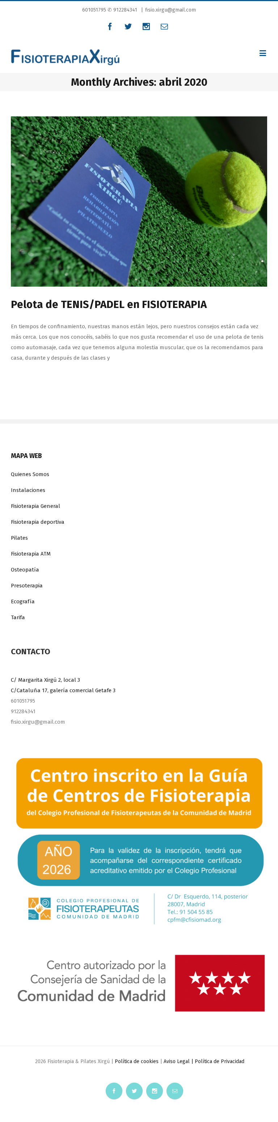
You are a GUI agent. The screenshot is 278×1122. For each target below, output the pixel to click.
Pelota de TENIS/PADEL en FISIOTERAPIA (109, 304)
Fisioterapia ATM (31, 554)
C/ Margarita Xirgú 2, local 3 (45, 680)
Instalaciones (28, 490)
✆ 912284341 (122, 10)
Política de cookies (137, 1061)
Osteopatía (25, 569)
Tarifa (18, 617)
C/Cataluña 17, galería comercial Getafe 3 (63, 690)
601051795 (95, 10)
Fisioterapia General (35, 506)
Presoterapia (27, 585)
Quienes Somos (30, 474)
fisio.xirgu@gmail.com (170, 10)
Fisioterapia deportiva (37, 522)
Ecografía (23, 601)
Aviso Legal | (179, 1061)
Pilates (19, 538)
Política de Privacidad (219, 1061)
